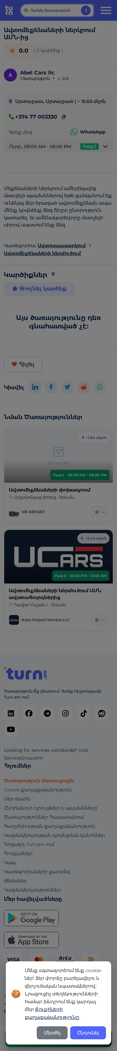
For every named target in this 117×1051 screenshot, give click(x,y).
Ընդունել (88, 1033)
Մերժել (52, 1033)
